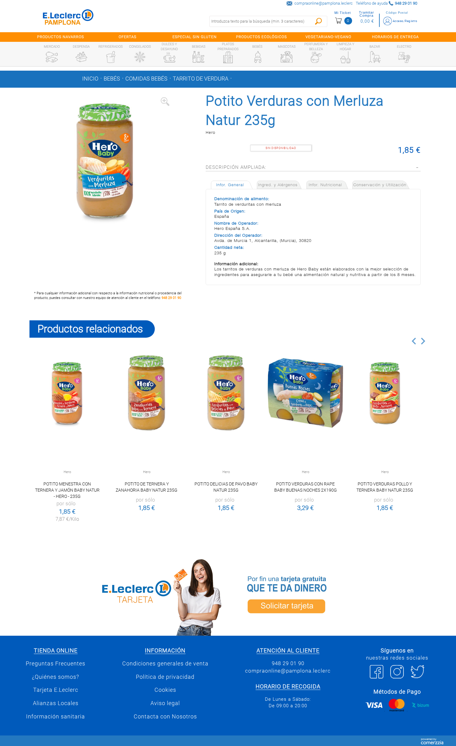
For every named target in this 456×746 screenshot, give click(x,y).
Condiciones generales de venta (165, 663)
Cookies (165, 690)
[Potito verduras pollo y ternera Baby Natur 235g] (384, 393)
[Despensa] (81, 57)
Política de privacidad (165, 677)
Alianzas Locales (55, 703)
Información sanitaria (55, 716)
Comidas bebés (146, 78)
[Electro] (404, 57)
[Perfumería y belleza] (316, 57)
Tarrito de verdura (200, 78)
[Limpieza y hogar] (345, 57)
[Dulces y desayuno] (169, 57)
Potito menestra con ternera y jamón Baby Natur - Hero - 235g (67, 490)
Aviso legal (165, 703)
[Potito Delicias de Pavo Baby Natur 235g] (226, 393)
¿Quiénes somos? (55, 677)
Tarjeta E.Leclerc (55, 690)
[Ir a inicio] (68, 18)
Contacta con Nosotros (165, 716)
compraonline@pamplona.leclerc (323, 3)
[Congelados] (140, 57)
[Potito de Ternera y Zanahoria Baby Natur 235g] (146, 393)
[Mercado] (52, 57)
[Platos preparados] (228, 57)
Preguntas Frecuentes (55, 663)
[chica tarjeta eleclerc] (127, 596)
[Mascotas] (286, 57)
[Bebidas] (198, 57)
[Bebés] (257, 57)
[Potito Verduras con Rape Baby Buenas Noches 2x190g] (305, 393)
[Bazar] (374, 57)
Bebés (112, 78)
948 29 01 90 (171, 298)
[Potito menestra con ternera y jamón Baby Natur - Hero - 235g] (67, 393)
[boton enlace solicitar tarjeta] (329, 596)
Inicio (90, 78)
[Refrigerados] (110, 57)
